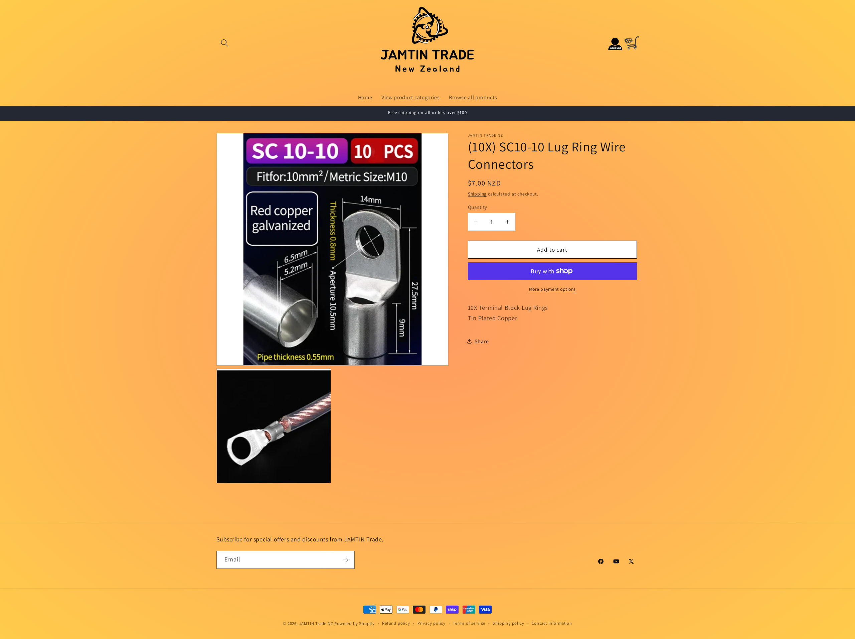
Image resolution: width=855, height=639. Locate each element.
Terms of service (469, 623)
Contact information (552, 623)
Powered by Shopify (354, 623)
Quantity (477, 207)
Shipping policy (508, 623)
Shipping (477, 194)
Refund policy (396, 623)
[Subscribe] (345, 560)
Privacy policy (431, 623)
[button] (224, 42)
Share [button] (482, 341)
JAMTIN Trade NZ (316, 623)
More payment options (552, 289)
